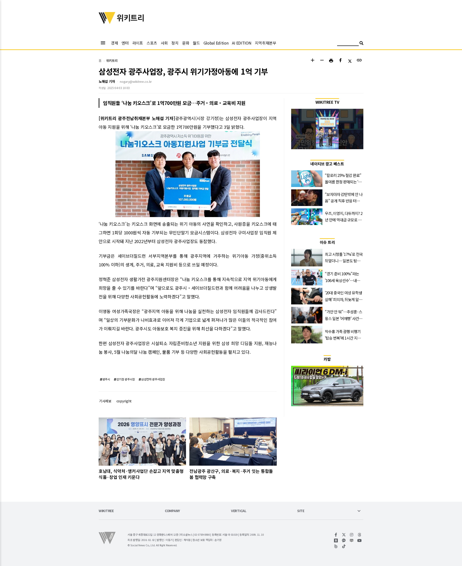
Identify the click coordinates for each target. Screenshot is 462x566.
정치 (174, 43)
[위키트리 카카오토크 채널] (344, 540)
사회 (164, 43)
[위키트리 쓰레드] (360, 535)
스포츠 (152, 43)
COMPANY (172, 511)
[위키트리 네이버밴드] (336, 546)
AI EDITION (241, 43)
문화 (185, 43)
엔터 (125, 43)
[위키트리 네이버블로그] (352, 540)
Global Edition (216, 43)
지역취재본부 (265, 43)
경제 (114, 43)
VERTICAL (238, 511)
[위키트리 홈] (107, 22)
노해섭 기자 (107, 81)
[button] (312, 60)
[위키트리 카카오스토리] (336, 540)
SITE (300, 511)
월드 (196, 43)
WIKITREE (106, 511)
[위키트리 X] (344, 535)
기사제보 (105, 401)
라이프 (137, 43)
